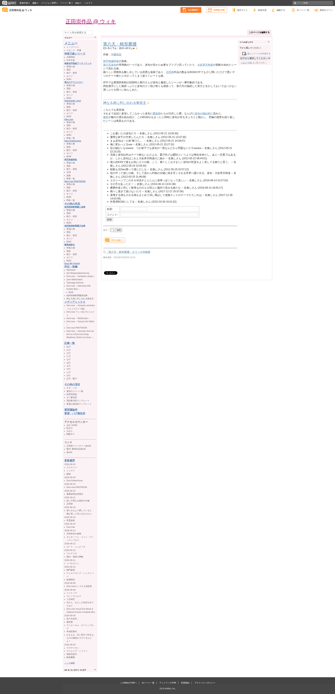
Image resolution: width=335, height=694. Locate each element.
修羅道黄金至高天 (74, 494)
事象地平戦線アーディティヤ (78, 63)
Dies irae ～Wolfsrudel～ (78, 318)
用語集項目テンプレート (78, 400)
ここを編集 (69, 663)
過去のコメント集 (74, 391)
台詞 (68, 172)
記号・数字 (71, 378)
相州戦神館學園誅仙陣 (76, 295)
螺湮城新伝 (69, 244)
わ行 (68, 375)
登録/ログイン (326, 10)
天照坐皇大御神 (73, 533)
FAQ (250, 63)
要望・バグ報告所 (74, 413)
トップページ (72, 47)
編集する (281, 10)
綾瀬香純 (70, 579)
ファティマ (71, 593)
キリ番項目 (71, 397)
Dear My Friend (72, 263)
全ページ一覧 (303, 10)
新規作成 (262, 10)
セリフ (69, 76)
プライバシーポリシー (204, 682)
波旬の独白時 (202, 113)
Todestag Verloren (75, 283)
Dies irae (68, 119)
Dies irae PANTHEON (74, 181)
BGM (68, 79)
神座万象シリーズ (74, 53)
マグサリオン (72, 648)
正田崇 (170, 72)
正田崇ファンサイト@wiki (78, 446)
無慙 (105, 117)
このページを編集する (259, 32)
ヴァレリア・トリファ (76, 651)
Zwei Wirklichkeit (74, 279)
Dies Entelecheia (72, 141)
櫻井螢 (69, 622)
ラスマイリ (71, 467)
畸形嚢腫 (70, 657)
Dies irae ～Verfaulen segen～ (80, 276)
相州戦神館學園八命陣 (74, 207)
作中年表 (70, 60)
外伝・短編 (70, 266)
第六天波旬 (109, 64)
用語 (68, 69)
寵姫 (68, 474)
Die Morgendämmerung (77, 273)
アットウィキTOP (167, 682)
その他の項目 (72, 384)
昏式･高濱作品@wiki (76, 449)
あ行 (68, 346)
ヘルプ (244, 63)
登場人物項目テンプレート (79, 404)
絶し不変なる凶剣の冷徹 (78, 500)
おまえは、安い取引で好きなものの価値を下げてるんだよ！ (80, 638)
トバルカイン (72, 563)
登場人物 (70, 66)
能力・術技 (71, 73)
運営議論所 (70, 409)
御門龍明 (70, 570)
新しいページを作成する (258, 53)
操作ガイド (242, 10)
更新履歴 (69, 460)
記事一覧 (69, 343)
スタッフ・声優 (73, 50)
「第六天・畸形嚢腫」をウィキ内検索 (128, 251)
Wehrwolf (70, 270)
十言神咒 (70, 599)
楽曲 (68, 175)
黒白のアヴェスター (73, 82)
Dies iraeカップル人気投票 (79, 586)
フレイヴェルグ (73, 596)
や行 (68, 369)
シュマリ (70, 470)
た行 (68, 356)
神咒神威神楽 (111, 61)
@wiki (69, 452)
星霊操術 (70, 520)
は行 (68, 362)
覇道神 (157, 113)
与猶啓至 (116, 54)
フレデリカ (71, 553)
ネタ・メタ (71, 388)
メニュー (71, 43)
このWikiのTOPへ (128, 682)
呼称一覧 (70, 138)
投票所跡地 (71, 394)
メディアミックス (74, 301)
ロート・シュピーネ (75, 547)
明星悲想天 (71, 654)
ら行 (68, 372)
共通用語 (70, 57)
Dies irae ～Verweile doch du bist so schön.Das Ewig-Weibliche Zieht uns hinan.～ (80, 334)
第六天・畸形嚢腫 (120, 44)
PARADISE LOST (72, 101)
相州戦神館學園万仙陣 (74, 226)
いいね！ (116, 240)
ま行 (68, 366)
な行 (68, 359)
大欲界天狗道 (205, 64)
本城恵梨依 (71, 631)
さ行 (68, 353)
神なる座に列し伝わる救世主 (124, 103)
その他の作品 (72, 203)
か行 (68, 350)
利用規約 (185, 682)
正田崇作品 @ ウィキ (20, 10)
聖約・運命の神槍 (74, 557)
